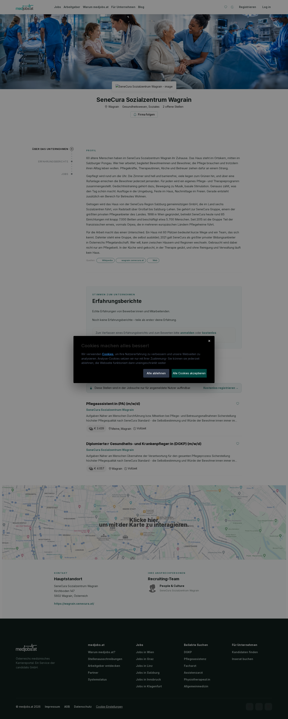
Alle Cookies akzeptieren (189, 373)
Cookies (107, 354)
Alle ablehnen (156, 373)
